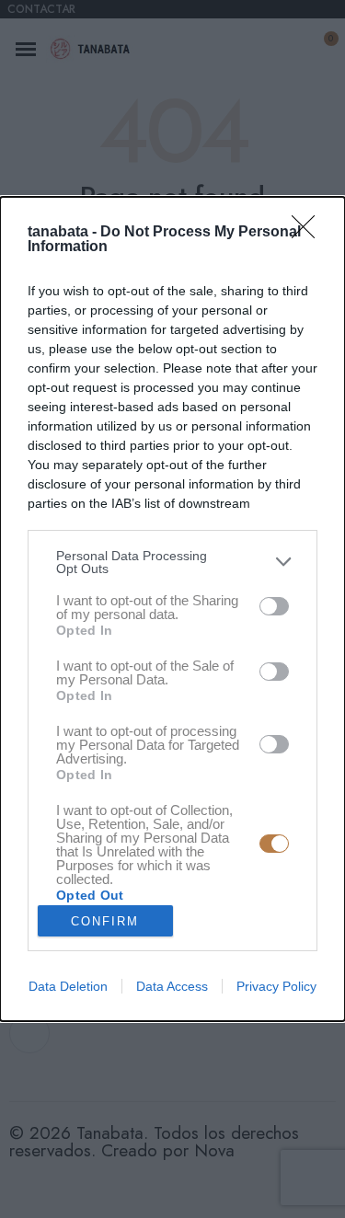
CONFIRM (105, 921)
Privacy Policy (276, 986)
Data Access (172, 986)
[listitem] (172, 562)
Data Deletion (68, 986)
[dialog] (172, 609)
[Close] (309, 232)
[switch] (274, 606)
